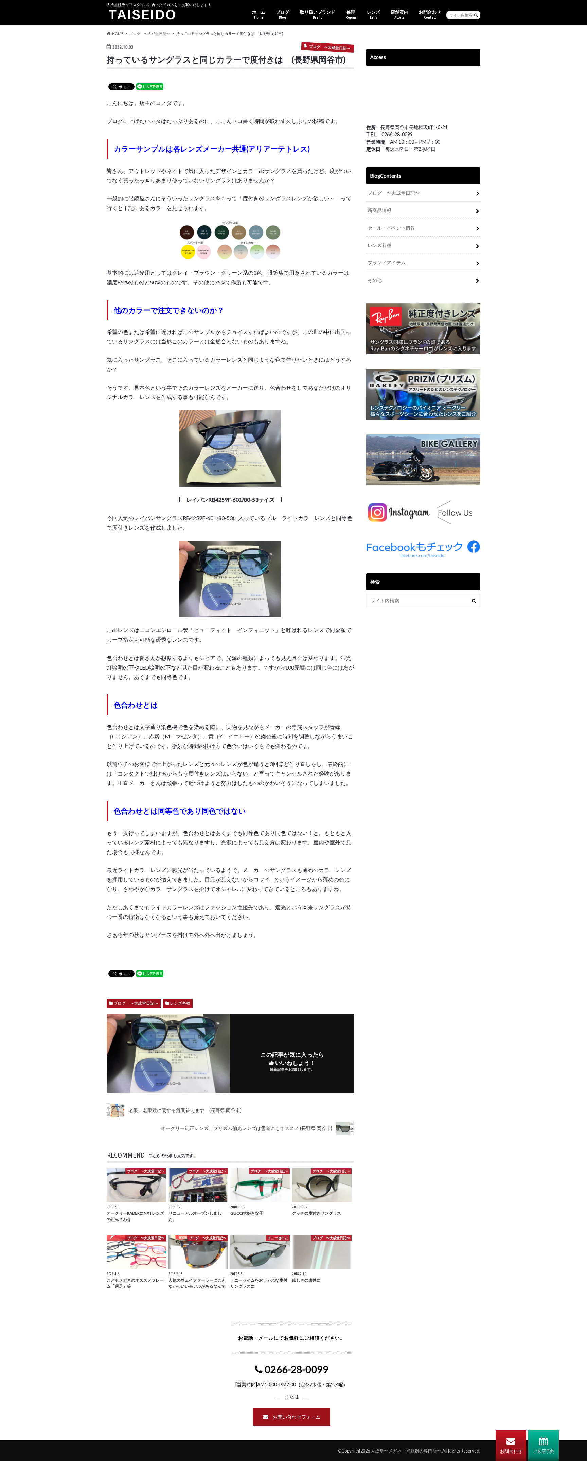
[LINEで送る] (149, 86)
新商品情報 (379, 210)
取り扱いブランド (317, 14)
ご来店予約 (544, 1451)
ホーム (258, 14)
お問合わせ (511, 1451)
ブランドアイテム (387, 262)
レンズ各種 (180, 1003)
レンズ (373, 14)
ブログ (282, 14)
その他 (375, 280)
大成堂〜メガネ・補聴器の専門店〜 (406, 1451)
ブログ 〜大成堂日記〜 (135, 1003)
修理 (351, 14)
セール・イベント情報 (391, 228)
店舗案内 (399, 14)
